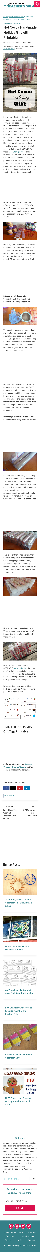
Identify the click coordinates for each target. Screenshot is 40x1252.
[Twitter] (28, 1226)
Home (6, 1232)
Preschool (32, 1232)
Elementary (10, 1236)
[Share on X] (13, 788)
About (13, 1232)
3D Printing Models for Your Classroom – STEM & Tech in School (18, 902)
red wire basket (20, 668)
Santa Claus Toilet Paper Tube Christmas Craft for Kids (10, 812)
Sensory (22, 1232)
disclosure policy (9, 49)
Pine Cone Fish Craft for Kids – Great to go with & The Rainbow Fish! (19, 1010)
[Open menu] (5, 5)
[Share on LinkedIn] (27, 788)
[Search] (34, 1179)
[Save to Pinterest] (20, 788)
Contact (31, 1240)
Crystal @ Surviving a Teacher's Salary (19, 42)
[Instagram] (17, 1226)
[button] (37, 4)
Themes (8, 1240)
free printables (9, 796)
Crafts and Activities (12, 23)
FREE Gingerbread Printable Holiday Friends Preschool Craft (18, 1101)
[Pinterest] (22, 1226)
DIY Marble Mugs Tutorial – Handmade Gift (30, 811)
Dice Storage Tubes (17, 152)
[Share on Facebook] (6, 788)
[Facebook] (11, 1226)
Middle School (28, 1236)
